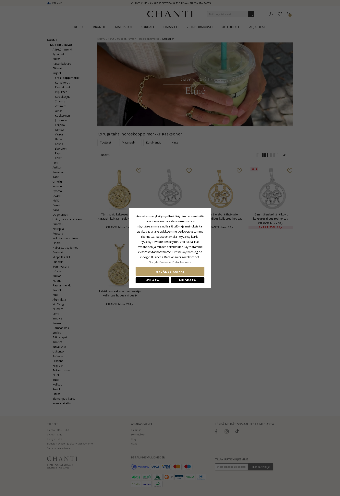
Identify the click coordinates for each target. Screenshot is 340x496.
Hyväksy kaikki (170, 271)
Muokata (187, 280)
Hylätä (152, 280)
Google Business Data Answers (170, 262)
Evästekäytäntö (183, 252)
